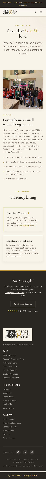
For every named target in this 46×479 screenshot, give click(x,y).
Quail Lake (7, 393)
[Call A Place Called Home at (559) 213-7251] (35, 12)
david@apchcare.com (14, 292)
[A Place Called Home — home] (10, 12)
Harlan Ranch (8, 397)
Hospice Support (10, 370)
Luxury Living (8, 408)
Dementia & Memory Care (13, 359)
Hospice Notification (11, 378)
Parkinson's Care (10, 366)
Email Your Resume (23, 304)
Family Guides (8, 431)
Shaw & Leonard (9, 400)
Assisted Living (9, 355)
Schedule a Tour (9, 427)
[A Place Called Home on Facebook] (18, 452)
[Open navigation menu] (40, 12)
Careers (6, 434)
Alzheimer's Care (10, 363)
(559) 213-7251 (8, 419)
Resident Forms (9, 438)
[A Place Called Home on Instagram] (25, 452)
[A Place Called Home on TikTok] (32, 452)
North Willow (8, 404)
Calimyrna (7, 389)
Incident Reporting (10, 374)
